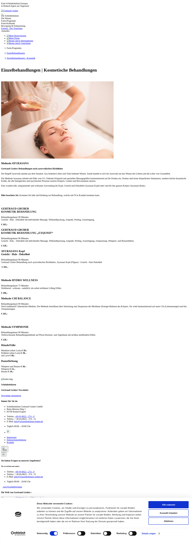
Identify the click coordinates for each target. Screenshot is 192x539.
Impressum (11, 437)
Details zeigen (149, 533)
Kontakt (10, 442)
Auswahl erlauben (168, 513)
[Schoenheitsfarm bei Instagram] (8, 432)
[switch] (81, 533)
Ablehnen (168, 521)
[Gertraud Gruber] (9, 11)
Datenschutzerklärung (16, 440)
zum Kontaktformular (12, 487)
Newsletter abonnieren (11, 395)
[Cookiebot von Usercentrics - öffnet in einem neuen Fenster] (18, 533)
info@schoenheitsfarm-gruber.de (28, 421)
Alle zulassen (168, 504)
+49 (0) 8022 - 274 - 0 (24, 416)
